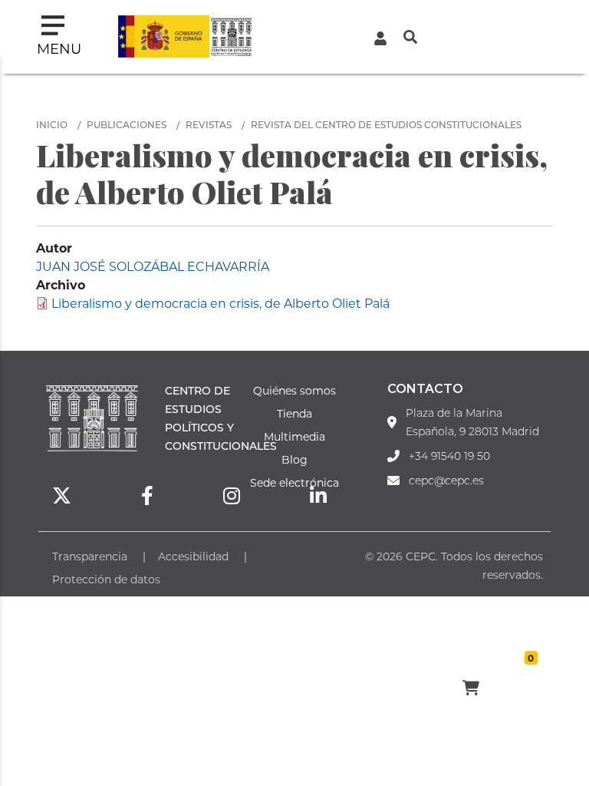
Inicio (51, 124)
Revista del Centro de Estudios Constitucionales (386, 124)
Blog (294, 459)
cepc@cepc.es (446, 480)
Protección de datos (106, 579)
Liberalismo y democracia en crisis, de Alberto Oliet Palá (220, 303)
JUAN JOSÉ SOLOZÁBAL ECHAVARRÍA (152, 266)
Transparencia (89, 556)
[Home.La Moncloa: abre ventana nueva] (164, 36)
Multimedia (294, 436)
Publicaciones (126, 124)
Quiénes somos (294, 390)
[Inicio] (231, 36)
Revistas (209, 124)
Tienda (294, 413)
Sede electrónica (294, 482)
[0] (485, 690)
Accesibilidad (193, 556)
